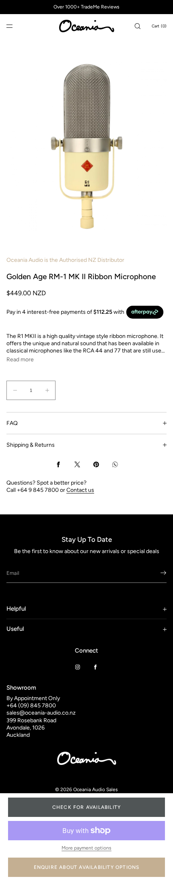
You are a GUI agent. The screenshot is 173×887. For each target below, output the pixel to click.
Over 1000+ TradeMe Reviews (86, 7)
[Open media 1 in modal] (86, 147)
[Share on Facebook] (58, 464)
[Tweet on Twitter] (77, 464)
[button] (137, 26)
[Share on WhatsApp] (115, 464)
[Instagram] (77, 667)
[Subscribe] (156, 572)
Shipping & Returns (30, 444)
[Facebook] (95, 667)
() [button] (159, 26)
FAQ (12, 423)
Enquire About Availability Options (87, 867)
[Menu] (16, 26)
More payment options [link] (86, 848)
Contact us (80, 490)
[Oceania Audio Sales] (86, 26)
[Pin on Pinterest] (96, 464)
